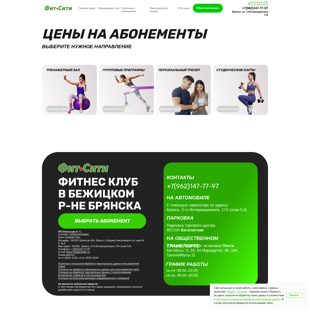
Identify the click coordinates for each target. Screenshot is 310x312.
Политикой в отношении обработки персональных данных (248, 299)
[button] (208, 8)
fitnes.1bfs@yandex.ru (78, 252)
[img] (58, 8)
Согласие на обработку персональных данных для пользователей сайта (98, 269)
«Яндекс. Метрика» (237, 291)
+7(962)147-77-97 (255, 8)
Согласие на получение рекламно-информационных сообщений (93, 278)
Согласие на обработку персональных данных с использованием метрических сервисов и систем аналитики (94, 274)
